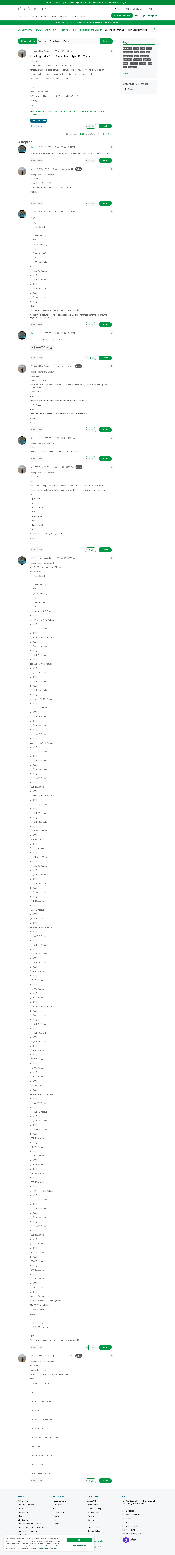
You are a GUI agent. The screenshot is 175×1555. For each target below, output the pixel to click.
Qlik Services (141, 9)
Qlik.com (130, 9)
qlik (75, 111)
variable (143, 63)
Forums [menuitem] (23, 16)
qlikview (147, 60)
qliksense (145, 56)
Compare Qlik (58, 1512)
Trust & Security (94, 1508)
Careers (91, 1520)
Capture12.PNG (40, 347)
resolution (83, 111)
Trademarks (127, 1518)
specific (33, 114)
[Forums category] (124, 89)
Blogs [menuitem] (43, 16)
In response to (42, 174)
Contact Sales (94, 1531)
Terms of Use (128, 1522)
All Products (23, 1501)
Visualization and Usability (90, 30)
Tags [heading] (126, 42)
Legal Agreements (130, 1526)
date (142, 48)
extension (133, 67)
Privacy (91, 1516)
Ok (79, 1540)
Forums (38, 30)
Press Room (93, 1504)
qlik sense (127, 48)
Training (56, 1520)
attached (40, 111)
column (49, 111)
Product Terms (128, 1530)
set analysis (127, 56)
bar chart (133, 63)
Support (56, 1523)
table (137, 56)
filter (142, 52)
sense (101, 111)
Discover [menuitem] (63, 16)
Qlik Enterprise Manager (28, 1531)
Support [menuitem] (34, 16)
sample (93, 111)
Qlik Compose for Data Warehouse (33, 1527)
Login (77, 2)
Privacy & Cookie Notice (133, 1514)
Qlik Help (153, 9)
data (57, 111)
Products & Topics (68, 30)
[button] (111, 50)
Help (137, 15)
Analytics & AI (50, 30)
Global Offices (94, 1527)
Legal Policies (128, 1511)
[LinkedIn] (94, 1546)
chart (136, 52)
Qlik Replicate (23, 1520)
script (149, 48)
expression (127, 52)
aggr (150, 63)
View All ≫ (127, 74)
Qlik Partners (58, 1504)
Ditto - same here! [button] (39, 121)
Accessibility (93, 1512)
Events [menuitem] (53, 16)
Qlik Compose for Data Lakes (30, 1523)
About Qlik (92, 1501)
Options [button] (154, 29)
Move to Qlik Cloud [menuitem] (79, 16)
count (125, 63)
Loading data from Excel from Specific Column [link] (126, 30)
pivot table (127, 60)
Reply (105, 126)
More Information (79, 1546)
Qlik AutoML (23, 1512)
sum (124, 67)
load (69, 111)
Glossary (56, 1516)
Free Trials (57, 1508)
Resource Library (60, 1501)
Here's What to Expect (108, 22)
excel (63, 111)
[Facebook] (99, 1546)
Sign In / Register (149, 15)
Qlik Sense (22, 1508)
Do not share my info (132, 1533)
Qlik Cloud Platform (26, 1504)
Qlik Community (25, 30)
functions (137, 60)
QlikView (21, 1516)
